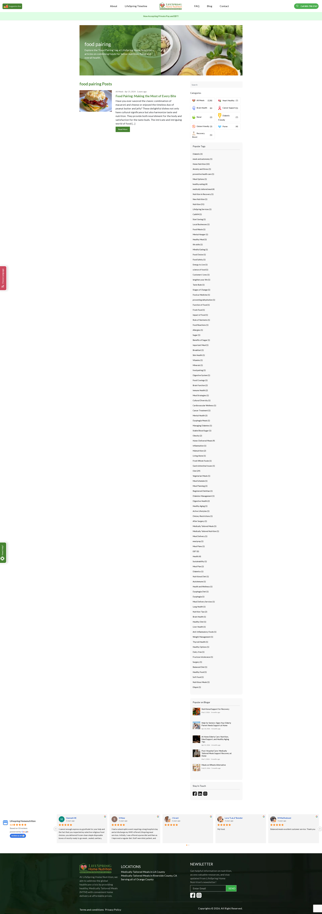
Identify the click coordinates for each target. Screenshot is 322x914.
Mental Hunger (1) (200, 234)
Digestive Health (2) (201, 501)
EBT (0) (196, 551)
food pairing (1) (199, 370)
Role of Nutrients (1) (201, 320)
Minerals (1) (198, 365)
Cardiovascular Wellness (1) (204, 405)
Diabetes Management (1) (203, 496)
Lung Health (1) (199, 607)
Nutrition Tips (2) (200, 612)
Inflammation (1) (199, 446)
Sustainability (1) (200, 561)
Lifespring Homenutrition (23, 821)
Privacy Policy (113, 909)
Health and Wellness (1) (202, 586)
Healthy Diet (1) (199, 622)
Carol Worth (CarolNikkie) (131, 818)
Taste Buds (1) (199, 285)
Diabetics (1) (198, 571)
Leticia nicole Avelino (234, 818)
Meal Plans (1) (199, 546)
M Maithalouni (72, 818)
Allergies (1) (198, 330)
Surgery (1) (197, 662)
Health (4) (197, 556)
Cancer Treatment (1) (201, 410)
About (113, 6)
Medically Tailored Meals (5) (204, 526)
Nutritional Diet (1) (201, 576)
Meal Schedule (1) (200, 481)
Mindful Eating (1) (200, 249)
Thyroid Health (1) (200, 642)
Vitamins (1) (198, 360)
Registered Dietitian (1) (203, 491)
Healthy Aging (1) (200, 506)
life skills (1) (198, 244)
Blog (209, 6)
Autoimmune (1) (199, 581)
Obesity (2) (197, 435)
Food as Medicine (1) (201, 295)
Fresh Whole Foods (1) (202, 461)
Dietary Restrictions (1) (203, 516)
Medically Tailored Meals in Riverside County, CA (149, 875)
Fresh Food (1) (199, 310)
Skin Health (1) (199, 355)
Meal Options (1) (200, 179)
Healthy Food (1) (200, 672)
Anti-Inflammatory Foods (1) (204, 632)
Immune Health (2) (200, 390)
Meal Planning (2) (200, 486)
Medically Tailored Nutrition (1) (206, 531)
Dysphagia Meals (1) (201, 420)
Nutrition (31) (198, 204)
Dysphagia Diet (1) (201, 591)
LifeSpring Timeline (136, 6)
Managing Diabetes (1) (202, 425)
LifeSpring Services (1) (202, 209)
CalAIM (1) (197, 214)
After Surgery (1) (200, 521)
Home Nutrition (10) (201, 164)
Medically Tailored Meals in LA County (143, 871)
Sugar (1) (196, 335)
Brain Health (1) (199, 617)
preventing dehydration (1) (204, 300)
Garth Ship (177, 818)
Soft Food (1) (198, 677)
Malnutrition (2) (199, 451)
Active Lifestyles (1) (201, 511)
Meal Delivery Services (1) (204, 601)
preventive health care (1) (203, 174)
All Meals (119, 91)
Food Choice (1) (199, 254)
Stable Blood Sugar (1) (202, 430)
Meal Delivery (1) (200, 536)
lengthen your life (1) (201, 280)
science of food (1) (200, 269)
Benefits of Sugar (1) (201, 340)
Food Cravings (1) (200, 380)
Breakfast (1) (198, 350)
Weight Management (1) (203, 637)
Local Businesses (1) (201, 224)
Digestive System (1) (201, 375)
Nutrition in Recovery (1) (203, 194)
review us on (16, 835)
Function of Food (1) (201, 305)
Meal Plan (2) (198, 566)
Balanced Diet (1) (200, 667)
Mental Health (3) (200, 415)
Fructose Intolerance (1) (203, 657)
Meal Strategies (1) (201, 395)
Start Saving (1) (199, 219)
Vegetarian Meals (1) (201, 476)
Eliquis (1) (197, 687)
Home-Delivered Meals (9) (204, 441)
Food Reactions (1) (200, 325)
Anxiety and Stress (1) (202, 169)
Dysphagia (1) (198, 596)
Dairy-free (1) (198, 652)
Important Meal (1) (200, 345)
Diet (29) (196, 471)
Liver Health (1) (199, 627)
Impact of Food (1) (200, 315)
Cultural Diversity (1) (201, 400)
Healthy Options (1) (201, 647)
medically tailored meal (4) (203, 189)
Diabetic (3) (198, 154)
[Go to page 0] (186, 845)
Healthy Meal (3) (200, 239)
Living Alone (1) (199, 456)
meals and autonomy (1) (202, 159)
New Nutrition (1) (200, 199)
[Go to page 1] (188, 845)
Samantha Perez (285, 818)
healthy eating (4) (200, 184)
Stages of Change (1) (201, 290)
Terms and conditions (91, 909)
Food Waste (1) (199, 229)
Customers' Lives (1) (201, 275)
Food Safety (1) (199, 259)
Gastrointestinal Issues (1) (204, 466)
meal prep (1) (198, 541)
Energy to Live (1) (200, 264)
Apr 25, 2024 (130, 91)
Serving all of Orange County (137, 879)
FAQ (196, 6)
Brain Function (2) (200, 385)
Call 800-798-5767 (309, 6)
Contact (224, 6)
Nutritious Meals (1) (201, 682)
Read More (122, 129)
